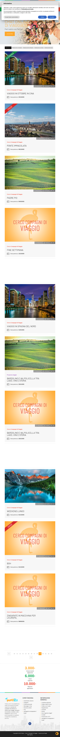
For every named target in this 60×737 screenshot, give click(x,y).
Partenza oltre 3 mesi (49, 47)
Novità (43, 711)
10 (14, 653)
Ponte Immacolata (17, 145)
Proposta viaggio (12, 375)
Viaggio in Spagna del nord (21, 326)
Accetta (52, 17)
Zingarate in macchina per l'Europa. (21, 616)
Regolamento (44, 707)
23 (51, 653)
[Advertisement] (32, 270)
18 (37, 653)
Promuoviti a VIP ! (46, 716)
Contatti (43, 714)
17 (34, 653)
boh (9, 563)
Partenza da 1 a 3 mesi (39, 47)
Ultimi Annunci (8, 47)
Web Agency (30, 734)
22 (48, 653)
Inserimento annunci (28, 700)
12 (20, 653)
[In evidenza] (30, 68)
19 (40, 653)
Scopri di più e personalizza (11, 17)
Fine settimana (15, 250)
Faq (25, 709)
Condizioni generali (46, 702)
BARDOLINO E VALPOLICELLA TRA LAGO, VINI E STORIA (23, 379)
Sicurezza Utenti (27, 707)
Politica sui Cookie (45, 706)
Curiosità (43, 709)
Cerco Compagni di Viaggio (14, 90)
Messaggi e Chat (28, 706)
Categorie (26, 702)
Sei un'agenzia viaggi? (46, 713)
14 (25, 653)
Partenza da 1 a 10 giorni (17, 47)
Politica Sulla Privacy (46, 704)
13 (22, 653)
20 (42, 653)
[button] (28, 41)
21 (45, 653)
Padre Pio (12, 197)
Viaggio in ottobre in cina (20, 93)
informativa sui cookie (27, 9)
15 (28, 653)
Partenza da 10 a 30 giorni (28, 47)
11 (17, 653)
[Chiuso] (30, 120)
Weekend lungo (15, 511)
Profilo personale (28, 704)
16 (31, 653)
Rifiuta (42, 17)
